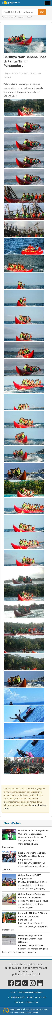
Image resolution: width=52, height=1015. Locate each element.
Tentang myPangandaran (30, 993)
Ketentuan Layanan (36, 998)
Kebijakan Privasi (16, 998)
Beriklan (19, 1003)
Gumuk (29, 17)
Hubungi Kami (32, 1003)
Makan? (4, 17)
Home (13, 993)
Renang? (13, 17)
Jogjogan (21, 17)
